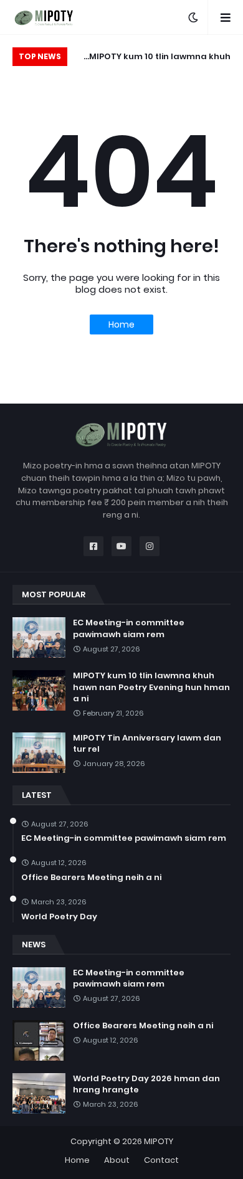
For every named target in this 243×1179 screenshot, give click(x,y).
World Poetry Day (59, 916)
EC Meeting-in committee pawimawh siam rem (128, 628)
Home (121, 324)
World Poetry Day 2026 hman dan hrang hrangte (146, 1084)
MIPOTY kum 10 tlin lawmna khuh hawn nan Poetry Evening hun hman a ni (152, 58)
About (117, 1160)
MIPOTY (158, 1141)
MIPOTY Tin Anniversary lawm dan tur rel (147, 743)
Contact (161, 1160)
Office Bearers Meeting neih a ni (91, 877)
